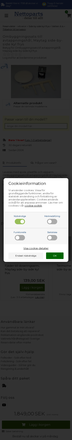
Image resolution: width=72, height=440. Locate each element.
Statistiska (52, 232)
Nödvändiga (20, 216)
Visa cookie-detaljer (36, 248)
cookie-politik (33, 205)
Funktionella (20, 232)
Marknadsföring (52, 216)
